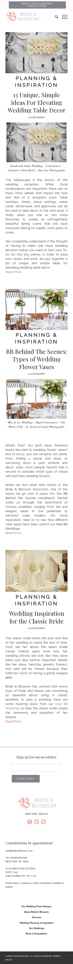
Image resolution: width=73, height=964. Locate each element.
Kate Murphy (38, 117)
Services (36, 917)
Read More (13, 272)
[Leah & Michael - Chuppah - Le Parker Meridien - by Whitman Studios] (36, 571)
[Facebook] (29, 822)
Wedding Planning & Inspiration (36, 922)
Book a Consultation (36, 933)
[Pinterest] (43, 822)
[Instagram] (36, 822)
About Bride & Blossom (36, 911)
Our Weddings (36, 928)
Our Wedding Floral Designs (36, 906)
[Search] (54, 17)
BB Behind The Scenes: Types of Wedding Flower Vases (36, 359)
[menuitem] (37, 5)
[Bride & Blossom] (36, 804)
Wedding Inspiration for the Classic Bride (36, 617)
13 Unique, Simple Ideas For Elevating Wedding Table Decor (37, 102)
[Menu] (63, 17)
